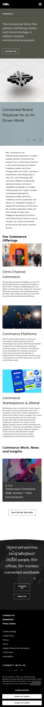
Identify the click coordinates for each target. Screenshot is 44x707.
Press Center (9, 623)
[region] (22, 688)
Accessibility (8, 656)
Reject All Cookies (22, 696)
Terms (5, 644)
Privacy (6, 640)
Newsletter (8, 619)
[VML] (5, 4)
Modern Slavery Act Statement (16, 648)
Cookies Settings (22, 690)
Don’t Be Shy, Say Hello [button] (22, 512)
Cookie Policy (8, 636)
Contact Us (10, 51)
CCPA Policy (8, 652)
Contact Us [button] (22, 587)
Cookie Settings (9, 631)
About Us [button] (22, 596)
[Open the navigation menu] (40, 4)
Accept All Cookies (22, 703)
